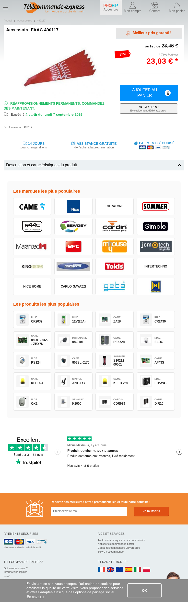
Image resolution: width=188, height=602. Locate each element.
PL (147, 570)
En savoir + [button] (35, 597)
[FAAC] (32, 226)
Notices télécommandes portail (116, 543)
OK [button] (144, 590)
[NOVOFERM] (73, 266)
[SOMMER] (156, 206)
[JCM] (156, 246)
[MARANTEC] (32, 246)
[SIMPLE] (156, 226)
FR (102, 570)
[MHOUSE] (114, 246)
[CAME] (32, 206)
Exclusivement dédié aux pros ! (148, 108)
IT (138, 570)
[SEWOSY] (73, 226)
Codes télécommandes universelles (119, 547)
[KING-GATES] (32, 266)
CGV (7, 575)
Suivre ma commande (111, 551)
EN (120, 570)
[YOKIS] (114, 266)
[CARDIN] (114, 226)
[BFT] (73, 246)
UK (111, 570)
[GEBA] (114, 286)
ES (129, 570)
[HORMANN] (156, 286)
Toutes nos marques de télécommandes (121, 540)
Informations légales (15, 571)
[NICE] (73, 206)
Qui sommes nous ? (16, 568)
